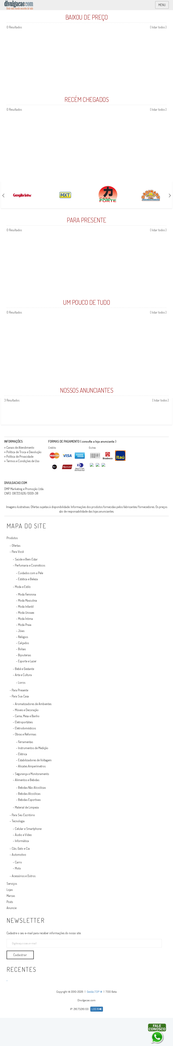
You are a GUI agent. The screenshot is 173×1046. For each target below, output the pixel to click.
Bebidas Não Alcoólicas (32, 787)
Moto (18, 868)
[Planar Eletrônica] (170, 411)
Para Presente (20, 690)
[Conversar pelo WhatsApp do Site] (157, 1034)
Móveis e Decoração (27, 710)
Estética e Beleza (28, 579)
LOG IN (95, 1009)
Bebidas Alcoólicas (29, 793)
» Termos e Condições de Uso (21, 461)
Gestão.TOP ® (94, 991)
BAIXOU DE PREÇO (86, 17)
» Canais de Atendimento (19, 447)
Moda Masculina (27, 600)
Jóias (21, 631)
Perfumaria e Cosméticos (30, 565)
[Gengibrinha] (22, 195)
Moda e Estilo (23, 587)
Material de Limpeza (27, 807)
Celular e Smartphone (28, 829)
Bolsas (22, 649)
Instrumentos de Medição (33, 748)
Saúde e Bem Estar (26, 559)
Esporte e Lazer (27, 661)
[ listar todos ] (158, 27)
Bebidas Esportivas (29, 800)
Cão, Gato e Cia (21, 848)
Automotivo (19, 854)
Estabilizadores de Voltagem (35, 760)
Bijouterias (24, 655)
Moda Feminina (27, 594)
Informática (22, 841)
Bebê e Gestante (24, 669)
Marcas (11, 896)
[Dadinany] (150, 195)
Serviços (12, 883)
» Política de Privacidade (18, 456)
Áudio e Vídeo (23, 835)
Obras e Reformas (25, 734)
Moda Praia (24, 625)
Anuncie (11, 908)
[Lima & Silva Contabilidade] (171, 411)
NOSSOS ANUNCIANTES (86, 390)
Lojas (10, 889)
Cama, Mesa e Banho (27, 716)
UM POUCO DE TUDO (86, 302)
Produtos (12, 538)
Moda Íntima (25, 618)
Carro (18, 862)
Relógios (23, 637)
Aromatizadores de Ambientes (33, 704)
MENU (162, 5)
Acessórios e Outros (23, 876)
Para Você (18, 551)
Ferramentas (25, 742)
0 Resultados (14, 27)
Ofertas (16, 545)
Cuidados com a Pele (30, 573)
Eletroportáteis (24, 722)
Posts (10, 902)
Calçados (23, 643)
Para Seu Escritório (23, 815)
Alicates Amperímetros (32, 766)
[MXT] (65, 195)
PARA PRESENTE (86, 220)
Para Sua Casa (20, 696)
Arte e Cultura (23, 675)
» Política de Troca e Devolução (22, 452)
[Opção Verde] (169, 411)
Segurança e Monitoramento (32, 774)
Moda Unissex (26, 612)
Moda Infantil (26, 606)
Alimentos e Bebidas (27, 780)
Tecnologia (18, 821)
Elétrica (22, 754)
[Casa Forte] (107, 195)
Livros (21, 682)
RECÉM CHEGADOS (86, 99)
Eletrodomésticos (25, 728)
